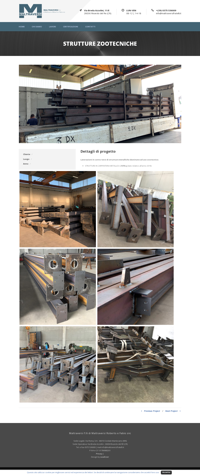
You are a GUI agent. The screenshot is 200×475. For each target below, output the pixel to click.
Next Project (171, 411)
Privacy (99, 453)
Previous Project (152, 411)
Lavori (52, 27)
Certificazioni (70, 27)
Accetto (166, 472)
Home (22, 27)
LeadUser (104, 457)
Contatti (90, 27)
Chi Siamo (37, 27)
